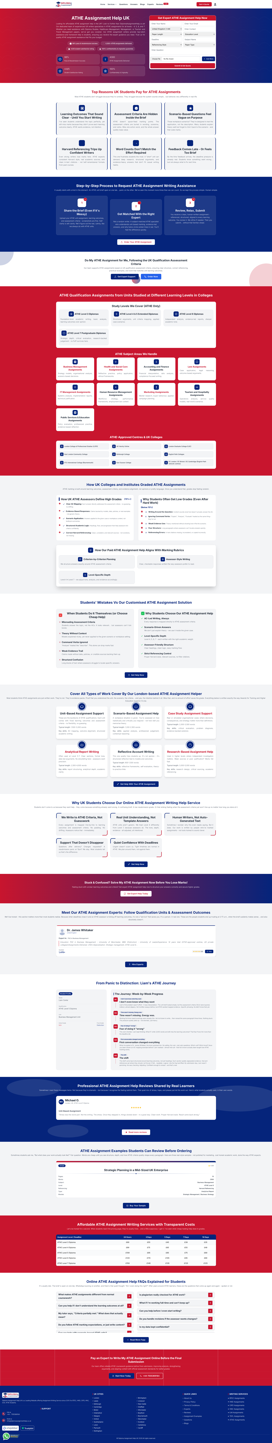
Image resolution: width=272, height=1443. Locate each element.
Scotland (141, 1422)
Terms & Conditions (192, 1405)
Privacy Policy (189, 1402)
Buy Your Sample (138, 1206)
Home (102, 4)
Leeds (96, 1401)
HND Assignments (237, 1402)
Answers (134, 4)
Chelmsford (98, 1413)
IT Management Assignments (75, 392)
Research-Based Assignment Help (190, 751)
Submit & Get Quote (183, 66)
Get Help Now (137, 675)
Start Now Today (123, 1376)
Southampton (98, 1422)
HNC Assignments (237, 1409)
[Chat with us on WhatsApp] (11, 1436)
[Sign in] (215, 4)
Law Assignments (197, 366)
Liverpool (141, 1401)
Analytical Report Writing (82, 751)
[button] (112, 4)
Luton (96, 1425)
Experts (150, 4)
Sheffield (141, 1407)
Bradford (141, 1413)
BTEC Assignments (237, 1398)
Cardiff (140, 1428)
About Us (188, 1398)
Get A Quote (204, 4)
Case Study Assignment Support (190, 713)
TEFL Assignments (237, 1416)
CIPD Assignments (237, 1405)
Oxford (96, 1419)
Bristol (96, 1410)
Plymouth (97, 1428)
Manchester (142, 1419)
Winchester (142, 1410)
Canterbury (142, 1425)
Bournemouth (142, 1416)
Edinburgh (97, 1404)
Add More (209, 59)
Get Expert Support (126, 276)
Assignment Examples (193, 1416)
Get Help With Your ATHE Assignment (137, 784)
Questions (123, 4)
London (96, 1398)
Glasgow (97, 1416)
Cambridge (98, 1407)
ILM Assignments (236, 1412)
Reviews (159, 4)
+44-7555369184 (151, 1376)
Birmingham (142, 1398)
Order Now (153, 276)
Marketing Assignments (156, 392)
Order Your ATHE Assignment (137, 242)
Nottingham (98, 1431)
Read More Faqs (137, 1340)
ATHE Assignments (237, 1420)
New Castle (142, 1404)
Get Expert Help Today (137, 894)
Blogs (142, 4)
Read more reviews (138, 1132)
